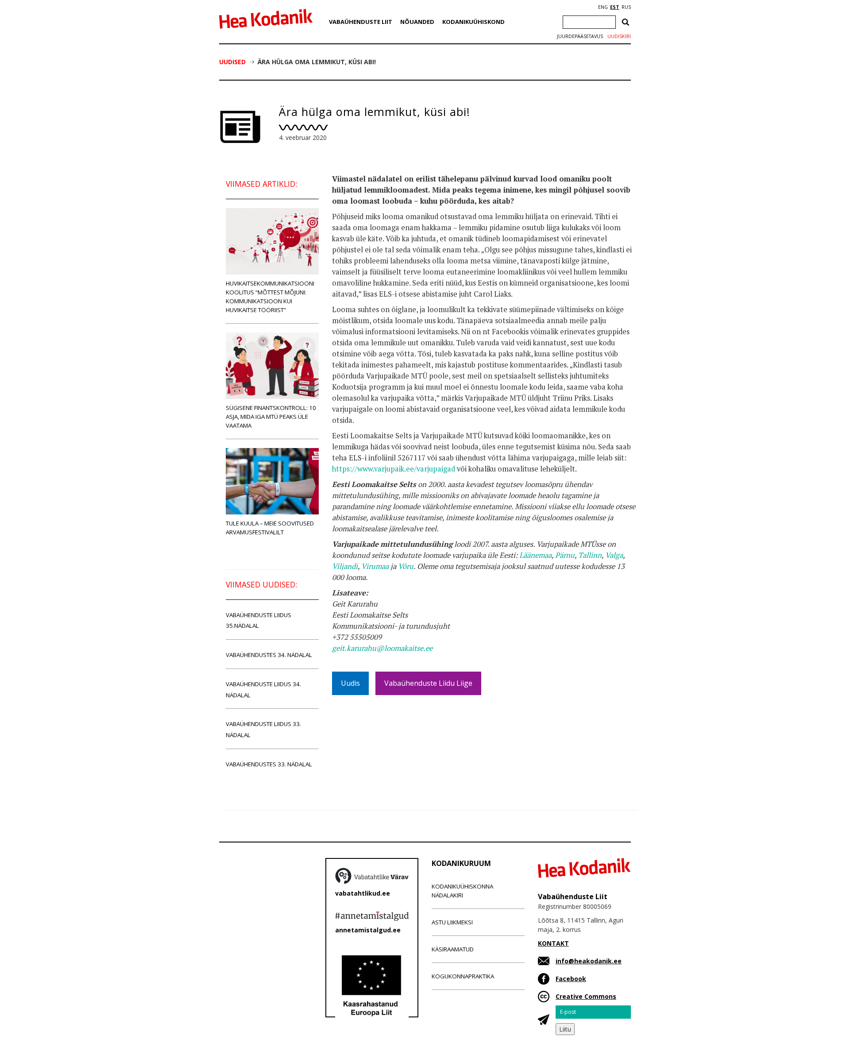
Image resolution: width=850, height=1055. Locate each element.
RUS (626, 7)
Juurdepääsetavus (580, 36)
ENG (603, 7)
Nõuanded (417, 22)
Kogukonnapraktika (463, 976)
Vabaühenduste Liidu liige (428, 683)
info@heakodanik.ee (589, 961)
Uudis (350, 683)
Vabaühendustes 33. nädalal (269, 764)
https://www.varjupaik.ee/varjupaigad (393, 469)
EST (614, 7)
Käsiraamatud (453, 949)
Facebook (571, 978)
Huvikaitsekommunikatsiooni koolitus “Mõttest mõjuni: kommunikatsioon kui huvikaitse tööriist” (270, 296)
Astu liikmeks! (452, 922)
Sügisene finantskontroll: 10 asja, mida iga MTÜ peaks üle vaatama (271, 416)
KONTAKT (553, 943)
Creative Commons (586, 996)
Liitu (565, 1029)
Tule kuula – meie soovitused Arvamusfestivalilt (270, 527)
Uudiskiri (619, 36)
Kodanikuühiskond (473, 22)
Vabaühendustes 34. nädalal (269, 655)
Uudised (232, 62)
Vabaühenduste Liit (360, 22)
